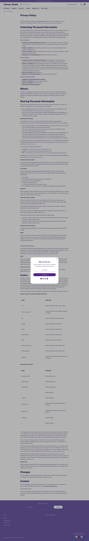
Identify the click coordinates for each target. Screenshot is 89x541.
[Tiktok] (45, 278)
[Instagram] (43, 278)
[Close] (57, 259)
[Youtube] (41, 278)
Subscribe (44, 274)
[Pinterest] (47, 278)
